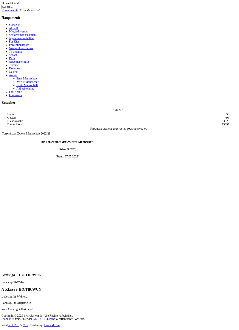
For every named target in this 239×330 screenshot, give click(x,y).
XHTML (13, 325)
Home (5, 10)
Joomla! (6, 318)
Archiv (14, 10)
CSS (25, 325)
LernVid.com (52, 325)
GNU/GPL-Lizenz (44, 318)
